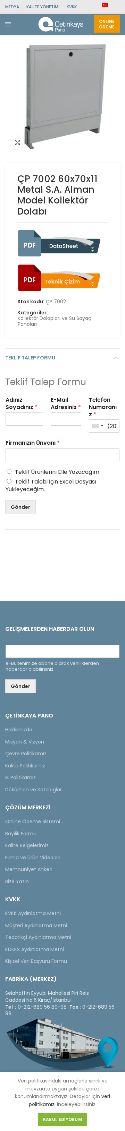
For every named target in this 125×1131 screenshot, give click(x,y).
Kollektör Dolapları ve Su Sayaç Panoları (54, 321)
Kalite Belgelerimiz (27, 845)
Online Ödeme (107, 24)
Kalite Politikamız (25, 765)
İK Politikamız (20, 777)
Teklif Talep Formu (30, 357)
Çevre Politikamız (26, 753)
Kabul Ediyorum (62, 1119)
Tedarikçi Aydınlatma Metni (38, 937)
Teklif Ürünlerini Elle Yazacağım (57, 472)
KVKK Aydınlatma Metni (33, 913)
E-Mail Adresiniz (66, 404)
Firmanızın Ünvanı (33, 443)
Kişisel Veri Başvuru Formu (36, 961)
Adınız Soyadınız (22, 404)
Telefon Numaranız (103, 407)
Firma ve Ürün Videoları (32, 857)
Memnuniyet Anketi (28, 869)
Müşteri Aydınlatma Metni (36, 925)
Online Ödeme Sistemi (32, 821)
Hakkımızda (18, 729)
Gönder (20, 507)
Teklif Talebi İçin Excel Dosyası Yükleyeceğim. (51, 485)
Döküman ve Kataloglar (33, 789)
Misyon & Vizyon (24, 741)
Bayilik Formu (20, 833)
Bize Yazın (17, 881)
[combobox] (97, 426)
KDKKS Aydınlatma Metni (34, 949)
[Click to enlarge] (17, 142)
